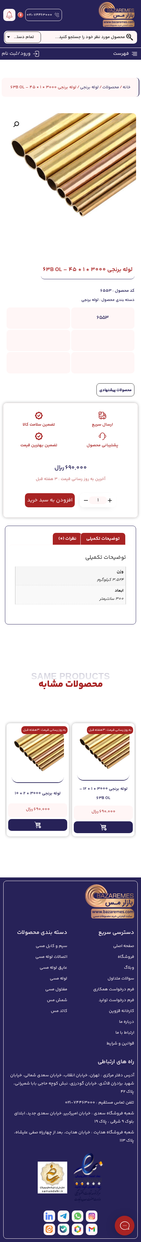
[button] (16, 124)
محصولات (110, 87)
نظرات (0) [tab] (67, 538)
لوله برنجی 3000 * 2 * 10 (38, 793)
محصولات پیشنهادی (115, 390)
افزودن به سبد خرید (49, 500)
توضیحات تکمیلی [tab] (103, 538)
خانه (127, 87)
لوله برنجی (89, 87)
